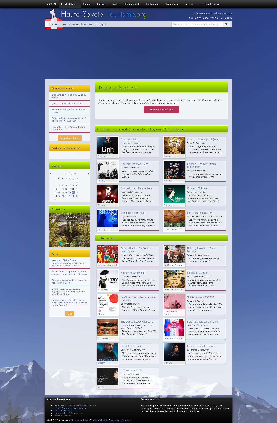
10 (55, 189)
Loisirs (115, 4)
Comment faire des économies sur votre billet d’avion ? (69, 281)
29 (73, 196)
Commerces (171, 4)
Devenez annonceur (120, 420)
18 (59, 192)
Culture (101, 4)
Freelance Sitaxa (80, 420)
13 (66, 189)
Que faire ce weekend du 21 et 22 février (69, 96)
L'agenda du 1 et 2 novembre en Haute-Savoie (68, 128)
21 (69, 192)
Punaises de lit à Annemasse (68, 413)
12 (62, 189)
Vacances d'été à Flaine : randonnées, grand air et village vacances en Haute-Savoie (68, 263)
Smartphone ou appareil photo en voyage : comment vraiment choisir (69, 272)
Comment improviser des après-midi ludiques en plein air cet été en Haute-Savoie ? (70, 303)
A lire (69, 313)
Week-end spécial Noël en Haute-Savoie (69, 110)
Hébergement (132, 4)
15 (73, 189)
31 (55, 199)
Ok (226, 24)
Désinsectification (62, 415)
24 (55, 196)
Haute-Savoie (104, 14)
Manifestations (69, 4)
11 (59, 189)
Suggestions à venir (70, 138)
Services (189, 4)
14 (69, 189)
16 (77, 189)
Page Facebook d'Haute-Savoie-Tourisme (75, 405)
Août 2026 (70, 173)
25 (59, 196)
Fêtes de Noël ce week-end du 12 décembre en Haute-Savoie (69, 119)
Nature (87, 4)
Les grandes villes (210, 4)
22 (73, 192)
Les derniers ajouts (63, 410)
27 (66, 196)
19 (62, 192)
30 (77, 196)
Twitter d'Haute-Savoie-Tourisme (70, 408)
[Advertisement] (138, 54)
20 (66, 192)
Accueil (51, 4)
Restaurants (152, 4)
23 (77, 192)
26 (62, 196)
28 (69, 196)
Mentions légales (100, 420)
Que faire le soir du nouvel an (67, 103)
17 (55, 192)
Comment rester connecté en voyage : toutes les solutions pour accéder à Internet (69, 291)
